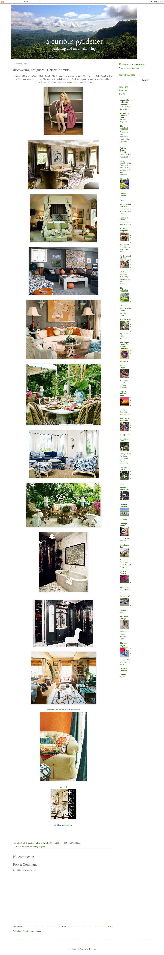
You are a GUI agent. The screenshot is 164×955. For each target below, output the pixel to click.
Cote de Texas (123, 149)
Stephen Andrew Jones (123, 393)
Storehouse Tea (124, 545)
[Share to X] (74, 843)
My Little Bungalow (124, 229)
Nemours (123, 519)
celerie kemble (24, 846)
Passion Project (122, 198)
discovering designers (37, 846)
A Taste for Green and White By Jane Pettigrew (125, 563)
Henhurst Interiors (124, 505)
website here (66, 824)
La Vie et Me (125, 596)
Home (63, 926)
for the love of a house (125, 256)
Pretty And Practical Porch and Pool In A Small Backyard (125, 170)
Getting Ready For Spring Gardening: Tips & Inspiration (125, 458)
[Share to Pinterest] (79, 843)
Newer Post (18, 926)
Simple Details (122, 366)
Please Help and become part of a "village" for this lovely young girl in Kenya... (125, 272)
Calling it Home (123, 524)
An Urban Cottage (124, 617)
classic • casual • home (125, 162)
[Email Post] (65, 843)
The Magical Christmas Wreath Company (125, 345)
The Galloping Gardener (124, 289)
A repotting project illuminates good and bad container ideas (125, 138)
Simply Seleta (125, 204)
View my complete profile (129, 68)
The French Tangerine (124, 419)
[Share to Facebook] (77, 843)
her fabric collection (55, 709)
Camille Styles (123, 675)
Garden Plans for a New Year (125, 223)
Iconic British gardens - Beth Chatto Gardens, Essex (125, 304)
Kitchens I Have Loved (124, 488)
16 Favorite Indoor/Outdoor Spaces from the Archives (125, 105)
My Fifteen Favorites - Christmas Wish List (124, 384)
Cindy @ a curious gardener (133, 64)
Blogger (92, 949)
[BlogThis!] (72, 843)
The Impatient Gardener (124, 127)
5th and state (125, 178)
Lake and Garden (124, 468)
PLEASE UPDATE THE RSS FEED (125, 154)
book (65, 786)
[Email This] (70, 843)
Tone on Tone (125, 319)
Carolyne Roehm (123, 194)
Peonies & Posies (124, 218)
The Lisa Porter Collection (124, 644)
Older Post (109, 926)
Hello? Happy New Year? (125, 539)
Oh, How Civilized (123, 669)
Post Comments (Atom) (32, 931)
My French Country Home (124, 115)
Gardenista (124, 99)
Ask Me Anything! (124, 120)
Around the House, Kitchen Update (124, 635)
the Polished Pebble (125, 439)
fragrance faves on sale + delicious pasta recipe (125, 210)
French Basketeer (124, 572)
